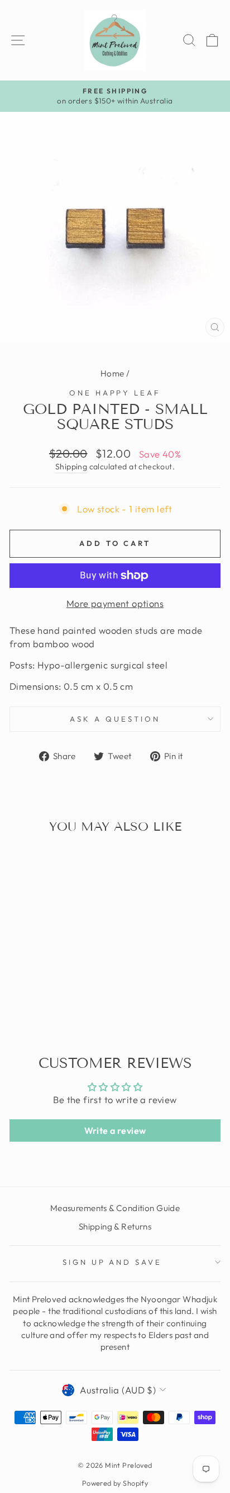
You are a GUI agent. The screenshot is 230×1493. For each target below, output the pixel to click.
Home (112, 373)
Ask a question (115, 718)
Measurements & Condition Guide (115, 1208)
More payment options (115, 603)
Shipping (71, 466)
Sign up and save (112, 1261)
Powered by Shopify (115, 1482)
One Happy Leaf (115, 392)
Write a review (115, 1130)
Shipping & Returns (115, 1226)
